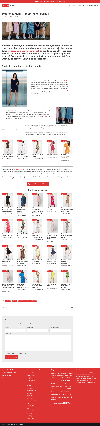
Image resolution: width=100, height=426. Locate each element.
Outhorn (53, 391)
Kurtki (28, 398)
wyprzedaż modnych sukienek (23, 51)
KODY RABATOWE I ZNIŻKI (9, 372)
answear (57, 373)
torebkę (66, 80)
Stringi (28, 416)
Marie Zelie (59, 386)
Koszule (28, 395)
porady (14, 300)
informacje (53, 380)
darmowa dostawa (68, 375)
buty (62, 80)
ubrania (59, 397)
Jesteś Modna (63, 381)
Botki (28, 378)
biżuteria (52, 375)
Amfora (52, 373)
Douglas (53, 378)
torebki (56, 397)
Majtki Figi (29, 405)
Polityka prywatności (7, 375)
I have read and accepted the (17, 353)
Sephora (64, 394)
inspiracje (8, 300)
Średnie (28, 413)
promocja (65, 391)
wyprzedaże (34, 300)
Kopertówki (29, 393)
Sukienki (29, 418)
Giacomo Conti (66, 378)
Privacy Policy (23, 353)
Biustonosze (30, 375)
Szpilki (28, 421)
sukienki (27, 300)
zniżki (70, 403)
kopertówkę (44, 127)
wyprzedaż (64, 400)
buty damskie (61, 375)
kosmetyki (62, 384)
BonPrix (57, 375)
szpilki (37, 116)
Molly (52, 388)
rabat (58, 394)
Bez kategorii (30, 372)
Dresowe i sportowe (31, 383)
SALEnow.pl (7, 16)
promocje (20, 300)
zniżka (66, 403)
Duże (28, 385)
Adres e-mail (30, 327)
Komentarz (8, 333)
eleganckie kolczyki (44, 128)
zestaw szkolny (60, 403)
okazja (69, 389)
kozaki (45, 116)
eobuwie (59, 378)
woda (61, 400)
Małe (28, 408)
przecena (53, 394)
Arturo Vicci (62, 373)
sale (60, 394)
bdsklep (66, 373)
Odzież (74, 5)
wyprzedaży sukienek (19, 169)
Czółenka (29, 380)
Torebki (79, 5)
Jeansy (28, 388)
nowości (55, 388)
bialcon (71, 373)
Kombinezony (30, 390)
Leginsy (28, 403)
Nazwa (7, 327)
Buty (70, 5)
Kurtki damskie (30, 400)
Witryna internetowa (54, 327)
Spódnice (29, 410)
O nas (3, 378)
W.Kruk (63, 397)
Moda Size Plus (67, 386)
